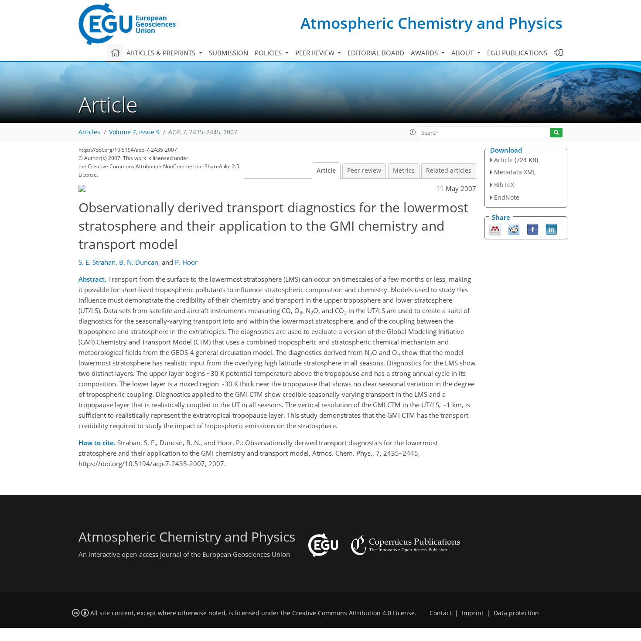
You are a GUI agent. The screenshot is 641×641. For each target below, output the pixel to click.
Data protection (516, 613)
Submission (228, 52)
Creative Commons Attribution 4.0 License (353, 613)
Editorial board (376, 52)
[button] (413, 132)
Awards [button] (425, 52)
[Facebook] (533, 228)
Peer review (364, 170)
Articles (89, 132)
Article (326, 170)
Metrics (404, 170)
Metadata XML (515, 172)
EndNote (506, 197)
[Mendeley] (495, 228)
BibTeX (504, 185)
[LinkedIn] (551, 228)
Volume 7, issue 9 (134, 132)
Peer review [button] (315, 52)
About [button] (463, 52)
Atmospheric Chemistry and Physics (431, 23)
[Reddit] (514, 228)
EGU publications (517, 52)
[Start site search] (556, 133)
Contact (441, 613)
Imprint (473, 613)
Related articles (448, 170)
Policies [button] (269, 52)
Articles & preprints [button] (161, 52)
